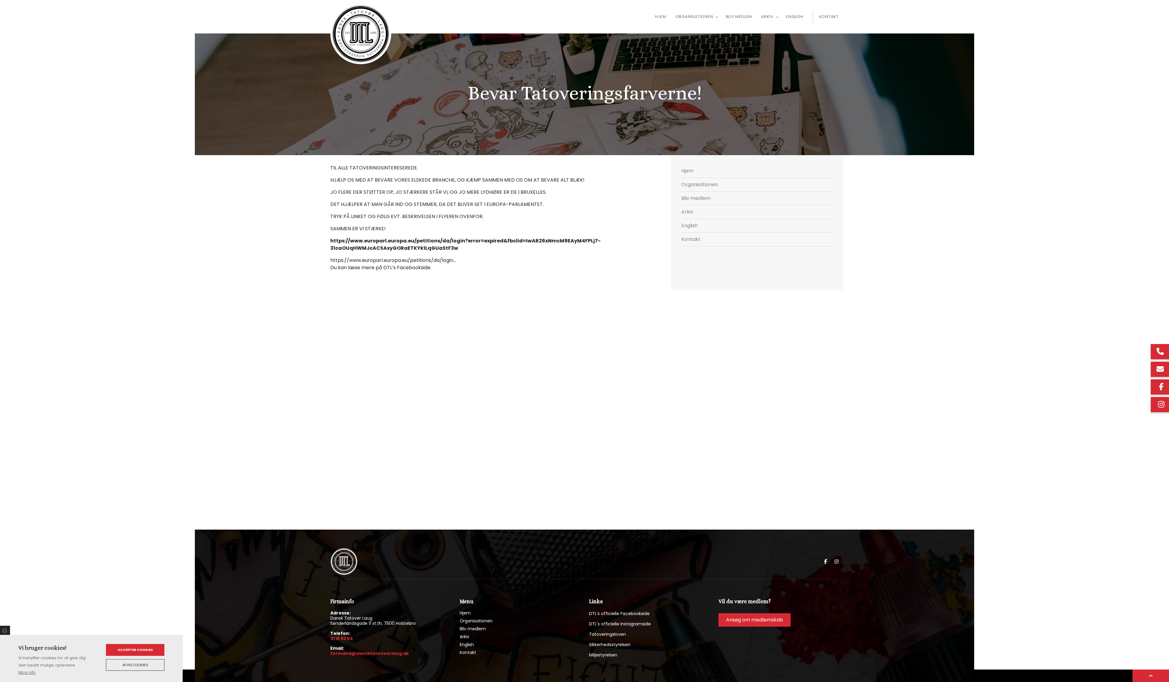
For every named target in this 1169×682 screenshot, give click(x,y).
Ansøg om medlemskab (754, 619)
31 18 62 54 (341, 639)
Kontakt (690, 239)
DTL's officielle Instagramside (620, 624)
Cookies (5, 630)
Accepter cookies (135, 649)
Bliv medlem (696, 198)
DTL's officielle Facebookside (619, 614)
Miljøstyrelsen (603, 655)
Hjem (687, 170)
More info (27, 672)
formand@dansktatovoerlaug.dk (369, 653)
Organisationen (699, 184)
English (689, 225)
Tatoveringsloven (607, 634)
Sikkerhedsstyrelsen (609, 645)
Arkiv (687, 211)
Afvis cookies (135, 665)
